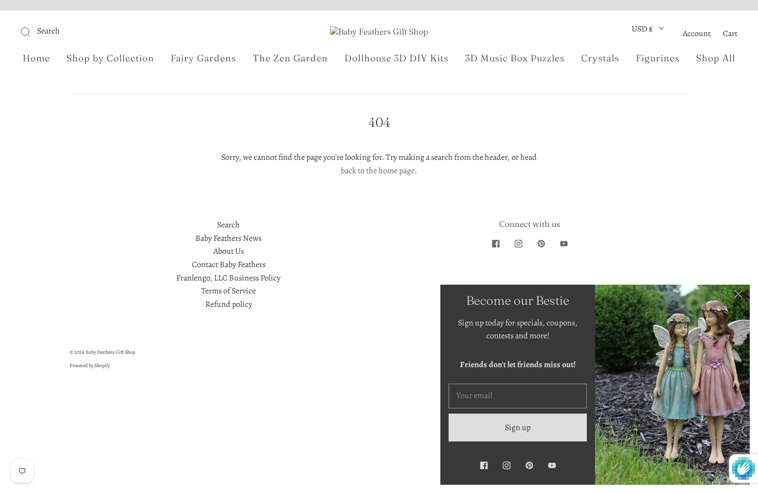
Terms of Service (228, 291)
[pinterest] (541, 243)
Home (36, 58)
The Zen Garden (290, 58)
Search (228, 225)
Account (697, 33)
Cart (730, 33)
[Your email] (518, 396)
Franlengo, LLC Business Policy (228, 278)
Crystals (600, 58)
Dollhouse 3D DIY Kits (396, 58)
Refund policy (228, 304)
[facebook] (495, 243)
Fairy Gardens (203, 58)
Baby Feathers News (228, 238)
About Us (228, 251)
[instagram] (518, 243)
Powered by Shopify (90, 365)
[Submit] (95, 31)
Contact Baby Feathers (229, 264)
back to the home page (378, 170)
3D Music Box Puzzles (515, 58)
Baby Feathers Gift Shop (110, 352)
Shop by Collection (110, 58)
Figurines (658, 58)
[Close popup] (738, 296)
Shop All (715, 58)
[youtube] (563, 243)
